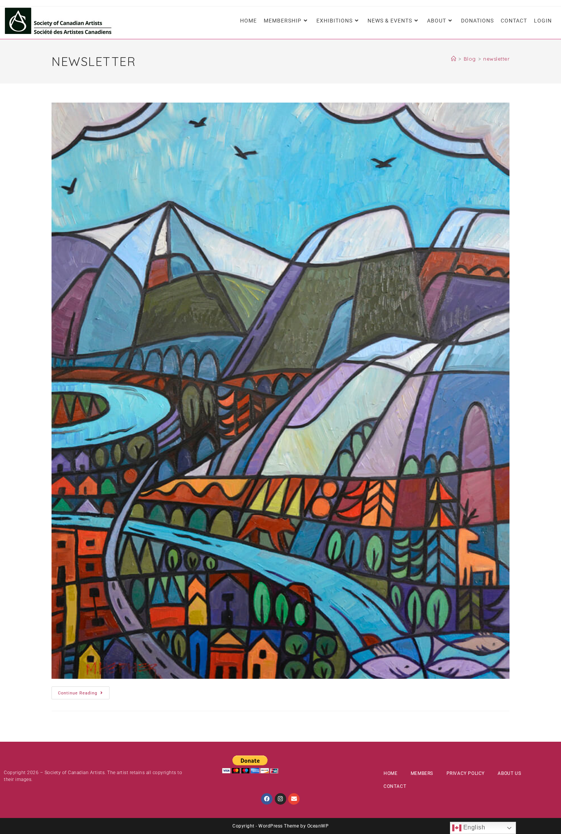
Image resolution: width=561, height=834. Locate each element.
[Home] (453, 59)
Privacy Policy (466, 773)
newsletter (496, 59)
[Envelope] (294, 799)
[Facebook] (266, 799)
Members (422, 773)
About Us (509, 773)
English (473, 827)
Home (390, 773)
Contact (395, 786)
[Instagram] (280, 799)
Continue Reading (84, 691)
